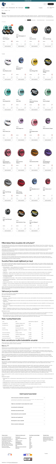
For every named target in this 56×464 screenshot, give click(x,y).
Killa (30, 438)
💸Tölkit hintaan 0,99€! (28, 0)
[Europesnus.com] (4, 4)
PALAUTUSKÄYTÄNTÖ (19, 444)
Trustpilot (40, 7)
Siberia (30, 443)
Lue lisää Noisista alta (49, 16)
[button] (51, 4)
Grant (30, 444)
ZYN (2, 361)
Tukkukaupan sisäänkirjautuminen (21, 438)
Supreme (30, 445)
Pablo (30, 439)
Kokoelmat (6, 10)
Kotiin (2, 10)
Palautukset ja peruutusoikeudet (21, 446)
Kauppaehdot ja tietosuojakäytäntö (19, 443)
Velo (30, 440)
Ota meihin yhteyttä (19, 440)
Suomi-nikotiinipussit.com (13, 462)
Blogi (16, 445)
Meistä (17, 439)
